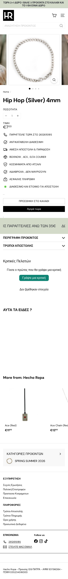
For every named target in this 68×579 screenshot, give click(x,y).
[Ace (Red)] (26, 409)
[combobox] (34, 26)
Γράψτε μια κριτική (34, 278)
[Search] (61, 26)
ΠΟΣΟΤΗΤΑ (10, 109)
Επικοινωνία (9, 497)
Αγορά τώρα (34, 209)
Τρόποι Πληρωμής (12, 515)
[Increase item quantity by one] (18, 116)
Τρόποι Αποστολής (13, 511)
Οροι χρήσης (9, 519)
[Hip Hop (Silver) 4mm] (26, 341)
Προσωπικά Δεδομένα (14, 524)
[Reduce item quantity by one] (6, 116)
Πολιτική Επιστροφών (14, 489)
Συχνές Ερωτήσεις (12, 485)
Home (6, 92)
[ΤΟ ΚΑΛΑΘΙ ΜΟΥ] (54, 15)
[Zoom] (54, 79)
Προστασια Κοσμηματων (16, 493)
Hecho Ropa (33, 377)
